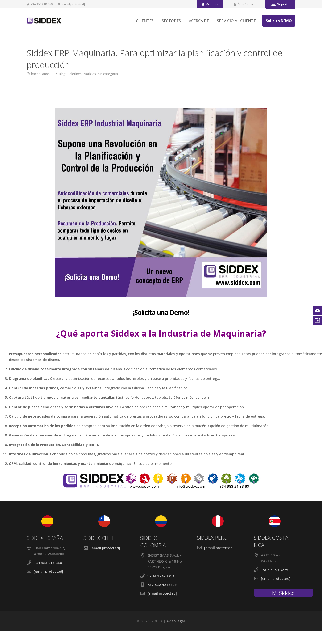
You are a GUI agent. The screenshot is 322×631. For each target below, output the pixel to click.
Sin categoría (108, 74)
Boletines (74, 74)
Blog (62, 74)
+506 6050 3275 (274, 569)
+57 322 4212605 (162, 584)
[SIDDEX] (44, 21)
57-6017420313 (160, 575)
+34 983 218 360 (48, 562)
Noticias (89, 74)
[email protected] (73, 4)
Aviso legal (175, 620)
